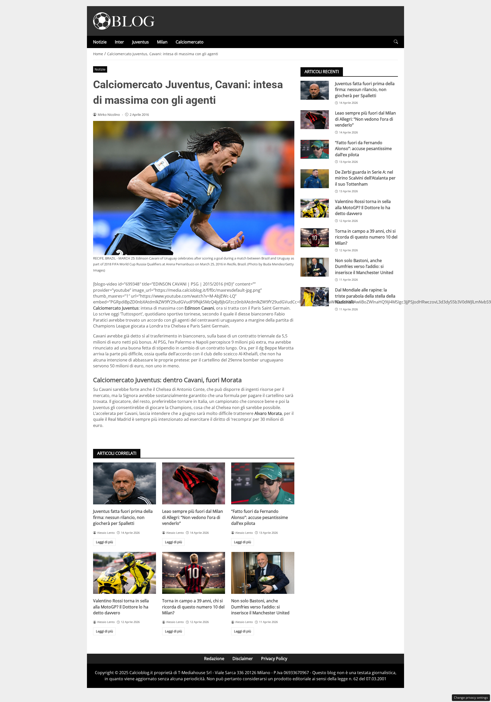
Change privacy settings (471, 697)
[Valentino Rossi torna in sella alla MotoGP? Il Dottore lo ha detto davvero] (124, 573)
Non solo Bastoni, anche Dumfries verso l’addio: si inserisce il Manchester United (260, 607)
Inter (119, 42)
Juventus (140, 42)
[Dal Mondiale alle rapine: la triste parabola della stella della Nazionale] (314, 296)
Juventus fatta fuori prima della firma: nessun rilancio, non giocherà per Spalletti (123, 517)
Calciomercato (190, 42)
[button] (396, 42)
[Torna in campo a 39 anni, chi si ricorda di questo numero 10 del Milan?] (193, 573)
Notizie (100, 42)
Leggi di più (104, 542)
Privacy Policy (274, 658)
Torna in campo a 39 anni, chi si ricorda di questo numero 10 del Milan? (193, 607)
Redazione (214, 658)
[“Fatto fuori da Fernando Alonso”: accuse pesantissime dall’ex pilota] (262, 483)
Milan (162, 42)
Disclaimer (242, 658)
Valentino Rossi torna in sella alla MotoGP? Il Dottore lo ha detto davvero (121, 607)
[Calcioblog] (123, 20)
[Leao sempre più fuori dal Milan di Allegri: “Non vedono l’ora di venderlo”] (193, 483)
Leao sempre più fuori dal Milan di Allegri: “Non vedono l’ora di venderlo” (192, 517)
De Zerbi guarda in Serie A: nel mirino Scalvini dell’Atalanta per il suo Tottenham (365, 178)
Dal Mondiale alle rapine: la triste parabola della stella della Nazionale (365, 296)
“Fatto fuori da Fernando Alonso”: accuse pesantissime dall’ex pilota (259, 517)
